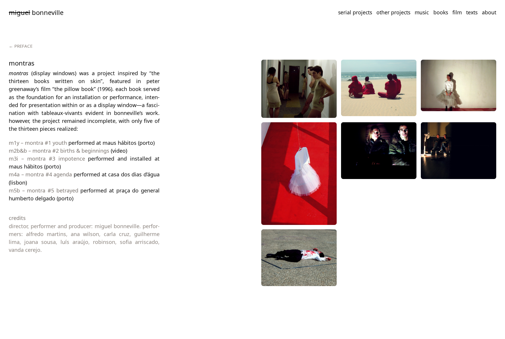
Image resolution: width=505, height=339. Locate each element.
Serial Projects (355, 12)
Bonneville (36, 12)
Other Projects (393, 12)
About (489, 12)
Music (422, 12)
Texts (472, 12)
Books (440, 12)
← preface (20, 46)
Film (457, 12)
